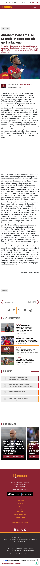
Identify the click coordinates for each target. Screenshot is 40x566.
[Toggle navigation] (35, 7)
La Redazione (20, 501)
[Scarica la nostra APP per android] (26, 494)
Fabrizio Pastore (26, 85)
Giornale (20, 503)
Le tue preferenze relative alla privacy (21, 560)
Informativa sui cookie (20, 520)
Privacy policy (20, 517)
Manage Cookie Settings (20, 522)
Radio (20, 509)
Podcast (20, 512)
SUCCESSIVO (32, 302)
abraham (4, 290)
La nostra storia (20, 514)
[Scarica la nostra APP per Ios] (13, 494)
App (20, 506)
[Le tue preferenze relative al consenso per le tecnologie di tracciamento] (37, 563)
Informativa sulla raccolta (11, 564)
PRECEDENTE (8, 302)
